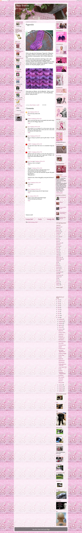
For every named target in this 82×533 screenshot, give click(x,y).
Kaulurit (57, 240)
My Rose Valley (19, 106)
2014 (59, 312)
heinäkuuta (61, 329)
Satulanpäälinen (59, 272)
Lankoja (57, 253)
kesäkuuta (60, 385)
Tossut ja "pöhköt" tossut (63, 208)
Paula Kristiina (22, 5)
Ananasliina (60, 381)
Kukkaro (57, 249)
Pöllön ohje (58, 269)
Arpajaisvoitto (58, 227)
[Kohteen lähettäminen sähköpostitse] (42, 104)
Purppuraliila (60, 331)
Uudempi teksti (29, 219)
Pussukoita (58, 267)
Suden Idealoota (19, 99)
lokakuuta (60, 323)
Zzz (28, 112)
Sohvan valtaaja (61, 355)
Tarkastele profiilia (59, 193)
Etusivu (40, 219)
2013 (59, 313)
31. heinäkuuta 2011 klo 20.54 (35, 182)
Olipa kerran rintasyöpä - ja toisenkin (18, 71)
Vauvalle (57, 283)
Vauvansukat (60, 379)
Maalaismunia (60, 334)
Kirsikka (59, 369)
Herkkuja (57, 233)
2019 (59, 302)
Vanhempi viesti (50, 219)
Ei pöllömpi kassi (63, 197)
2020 (59, 300)
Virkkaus (57, 285)
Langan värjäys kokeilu (62, 367)
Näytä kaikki (22, 112)
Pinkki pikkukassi (61, 362)
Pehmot (57, 264)
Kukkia (57, 251)
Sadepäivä (60, 347)
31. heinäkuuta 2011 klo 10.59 (35, 136)
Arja (28, 196)
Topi (57, 278)
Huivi (57, 235)
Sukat (57, 273)
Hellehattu (60, 370)
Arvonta (61, 202)
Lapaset (57, 254)
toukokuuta (61, 387)
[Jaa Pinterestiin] (45, 104)
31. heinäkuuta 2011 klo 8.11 (34, 112)
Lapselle (57, 256)
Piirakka (57, 265)
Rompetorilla (60, 359)
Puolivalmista (60, 375)
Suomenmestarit (59, 275)
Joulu (57, 238)
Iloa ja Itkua (58, 236)
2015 (59, 310)
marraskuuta (61, 321)
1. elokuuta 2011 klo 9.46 (33, 196)
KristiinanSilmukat (19, 58)
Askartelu (58, 230)
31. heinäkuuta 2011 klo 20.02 (36, 168)
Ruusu (57, 270)
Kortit (57, 248)
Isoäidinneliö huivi (61, 348)
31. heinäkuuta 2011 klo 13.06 (37, 144)
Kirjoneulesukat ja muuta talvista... (63, 213)
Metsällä (60, 357)
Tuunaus (57, 282)
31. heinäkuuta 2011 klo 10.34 (36, 119)
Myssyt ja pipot (59, 257)
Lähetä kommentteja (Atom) (32, 222)
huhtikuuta (61, 389)
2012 (59, 315)
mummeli (29, 119)
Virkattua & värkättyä (62, 353)
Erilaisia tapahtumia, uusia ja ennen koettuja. (19, 51)
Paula (29, 189)
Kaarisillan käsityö (19, 22)
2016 (59, 308)
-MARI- (29, 144)
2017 (59, 306)
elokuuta (60, 327)
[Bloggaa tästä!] (43, 104)
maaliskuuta (61, 391)
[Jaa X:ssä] (44, 104)
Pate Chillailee (61, 340)
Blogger (48, 529)
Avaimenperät (58, 232)
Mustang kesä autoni (62, 345)
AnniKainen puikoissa (18, 79)
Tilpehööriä (58, 277)
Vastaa (29, 115)
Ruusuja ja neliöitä (61, 332)
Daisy (29, 182)
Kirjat (57, 241)
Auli (28, 127)
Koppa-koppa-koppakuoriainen (61, 351)
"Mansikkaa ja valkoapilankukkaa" (62, 373)
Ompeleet (57, 261)
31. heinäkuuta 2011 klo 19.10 (39, 161)
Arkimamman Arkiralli (18, 93)
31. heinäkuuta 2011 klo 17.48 (37, 152)
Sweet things (18, 86)
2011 (58, 317)
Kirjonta (57, 245)
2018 (59, 304)
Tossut (57, 280)
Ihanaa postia (60, 336)
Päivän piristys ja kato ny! (63, 218)
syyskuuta (60, 325)
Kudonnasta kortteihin (18, 44)
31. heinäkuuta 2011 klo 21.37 (35, 189)
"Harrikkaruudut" (61, 338)
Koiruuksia (58, 246)
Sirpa (29, 136)
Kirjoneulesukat (59, 243)
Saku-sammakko (61, 377)
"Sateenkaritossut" (61, 360)
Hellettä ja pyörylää (62, 341)
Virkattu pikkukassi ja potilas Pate (62, 365)
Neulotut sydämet (59, 259)
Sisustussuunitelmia (21, 23)
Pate (57, 262)
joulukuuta (61, 319)
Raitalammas (18, 65)
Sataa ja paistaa (61, 382)
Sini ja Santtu (60, 343)
